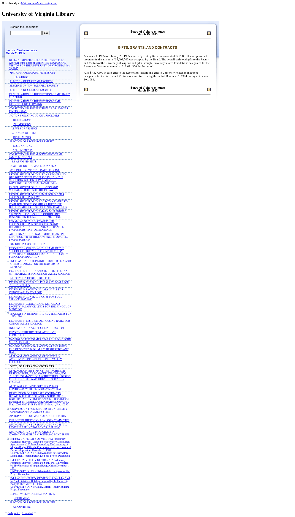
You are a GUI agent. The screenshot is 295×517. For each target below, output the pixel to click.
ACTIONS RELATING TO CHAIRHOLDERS (34, 115)
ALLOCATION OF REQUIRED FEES (30, 278)
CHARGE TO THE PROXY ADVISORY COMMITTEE (39, 420)
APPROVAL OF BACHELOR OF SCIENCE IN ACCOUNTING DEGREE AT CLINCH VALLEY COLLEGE (35, 359)
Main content (29, 3)
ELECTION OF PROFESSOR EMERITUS (33, 502)
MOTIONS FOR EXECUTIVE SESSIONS (33, 72)
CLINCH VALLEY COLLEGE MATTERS (32, 494)
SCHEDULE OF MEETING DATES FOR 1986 (35, 170)
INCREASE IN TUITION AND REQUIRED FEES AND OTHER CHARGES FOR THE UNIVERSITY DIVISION (40, 264)
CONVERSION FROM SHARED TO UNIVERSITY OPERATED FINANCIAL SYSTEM (38, 410)
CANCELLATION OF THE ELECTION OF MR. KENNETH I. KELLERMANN (35, 103)
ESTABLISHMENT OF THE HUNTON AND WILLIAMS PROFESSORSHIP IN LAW (33, 189)
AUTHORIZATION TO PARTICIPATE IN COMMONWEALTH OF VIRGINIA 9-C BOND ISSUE (39, 433)
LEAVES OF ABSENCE (24, 128)
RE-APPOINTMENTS (24, 161)
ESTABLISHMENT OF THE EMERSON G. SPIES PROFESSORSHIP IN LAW (36, 196)
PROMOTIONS (22, 124)
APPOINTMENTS (23, 150)
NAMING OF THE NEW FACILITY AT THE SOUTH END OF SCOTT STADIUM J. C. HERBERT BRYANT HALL (38, 349)
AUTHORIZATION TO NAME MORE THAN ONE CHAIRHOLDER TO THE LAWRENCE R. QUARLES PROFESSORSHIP (38, 237)
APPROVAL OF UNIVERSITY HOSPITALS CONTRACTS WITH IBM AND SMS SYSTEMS (35, 388)
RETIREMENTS (22, 137)
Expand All (27, 513)
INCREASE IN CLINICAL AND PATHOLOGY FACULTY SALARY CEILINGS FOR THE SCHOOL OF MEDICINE (40, 307)
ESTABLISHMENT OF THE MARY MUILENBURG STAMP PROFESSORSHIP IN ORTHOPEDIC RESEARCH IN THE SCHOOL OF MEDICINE (38, 214)
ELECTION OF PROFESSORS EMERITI (32, 141)
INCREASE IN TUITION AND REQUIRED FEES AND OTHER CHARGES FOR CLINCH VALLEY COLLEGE (39, 272)
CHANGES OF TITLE (24, 133)
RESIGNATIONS (22, 146)
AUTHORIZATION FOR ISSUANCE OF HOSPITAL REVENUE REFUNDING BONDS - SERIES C (38, 426)
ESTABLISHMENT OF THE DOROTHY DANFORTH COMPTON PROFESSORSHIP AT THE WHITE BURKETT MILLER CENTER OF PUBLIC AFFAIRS (38, 204)
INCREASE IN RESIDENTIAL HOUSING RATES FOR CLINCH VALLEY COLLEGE (39, 322)
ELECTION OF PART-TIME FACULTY (31, 81)
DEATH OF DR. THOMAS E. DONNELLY (33, 166)
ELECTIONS (21, 77)
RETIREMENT (22, 498)
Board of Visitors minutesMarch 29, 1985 (21, 52)
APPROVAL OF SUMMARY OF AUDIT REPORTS (37, 416)
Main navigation (47, 3)
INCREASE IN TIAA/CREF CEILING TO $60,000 (36, 328)
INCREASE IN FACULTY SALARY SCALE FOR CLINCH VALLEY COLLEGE (36, 291)
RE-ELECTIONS (22, 120)
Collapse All (14, 513)
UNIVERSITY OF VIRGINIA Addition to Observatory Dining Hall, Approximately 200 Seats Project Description (40, 454)
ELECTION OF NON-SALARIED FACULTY (34, 85)
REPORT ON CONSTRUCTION (28, 244)
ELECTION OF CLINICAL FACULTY (31, 90)
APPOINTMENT (22, 507)
